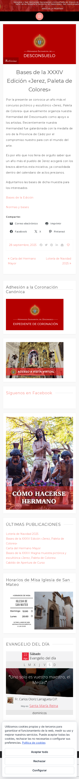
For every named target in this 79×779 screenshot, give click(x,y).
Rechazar (39, 761)
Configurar (39, 770)
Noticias (11, 60)
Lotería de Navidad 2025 (22, 534)
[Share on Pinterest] (51, 245)
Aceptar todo (39, 751)
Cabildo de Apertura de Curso (25, 562)
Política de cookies (33, 742)
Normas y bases (17, 207)
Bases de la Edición (20, 197)
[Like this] (68, 245)
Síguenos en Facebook (29, 393)
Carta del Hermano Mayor (23, 548)
